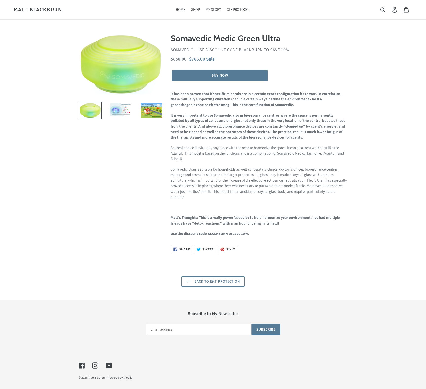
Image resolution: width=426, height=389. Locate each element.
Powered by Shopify (120, 377)
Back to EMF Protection (217, 281)
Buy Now (213, 9)
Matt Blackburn (98, 377)
